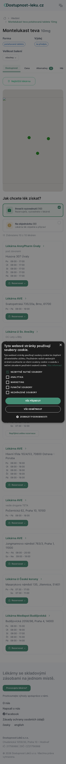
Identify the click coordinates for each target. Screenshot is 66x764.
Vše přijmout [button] (33, 400)
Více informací (55, 365)
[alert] (33, 382)
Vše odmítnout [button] (33, 409)
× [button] (60, 345)
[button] (33, 416)
